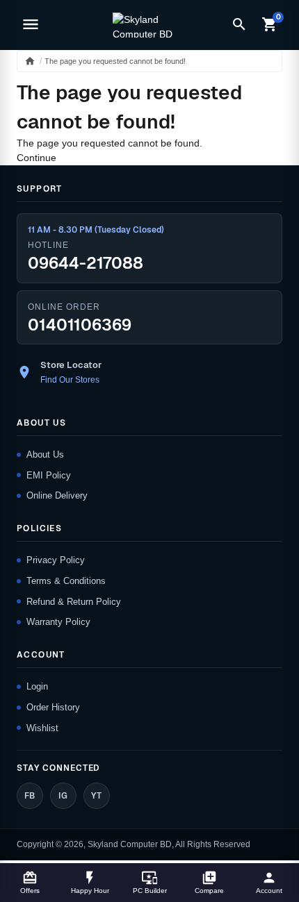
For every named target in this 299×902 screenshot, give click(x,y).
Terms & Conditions (66, 581)
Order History (53, 707)
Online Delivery (57, 495)
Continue (36, 157)
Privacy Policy (55, 560)
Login (37, 686)
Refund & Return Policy (73, 601)
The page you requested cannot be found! (115, 61)
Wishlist (42, 728)
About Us (45, 454)
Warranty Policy (58, 622)
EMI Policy (48, 475)
